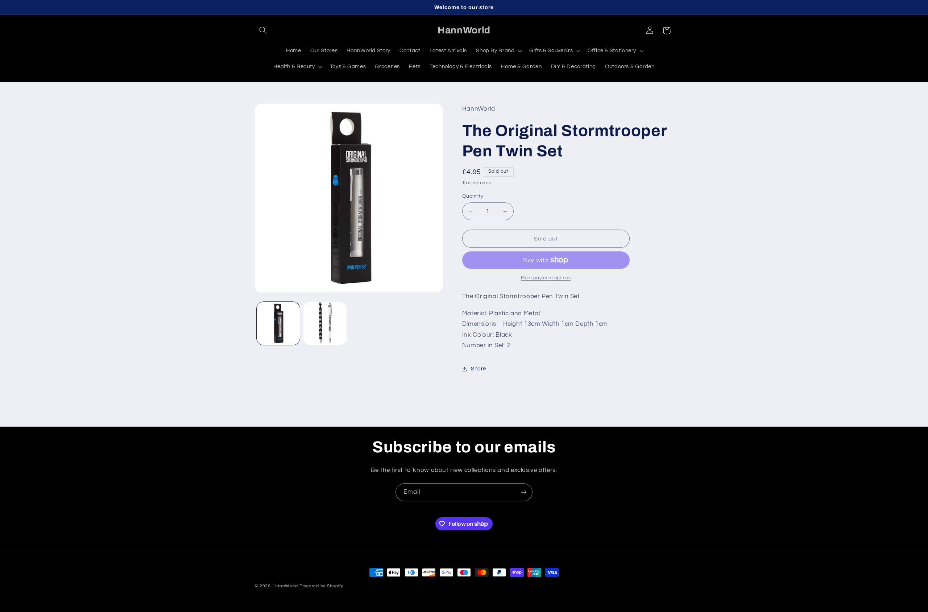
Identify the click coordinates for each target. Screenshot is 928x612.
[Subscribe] (523, 492)
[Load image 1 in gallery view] (278, 323)
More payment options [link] (546, 278)
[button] (263, 30)
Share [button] (478, 368)
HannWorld (285, 586)
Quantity (472, 196)
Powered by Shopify (321, 586)
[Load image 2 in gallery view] (325, 323)
